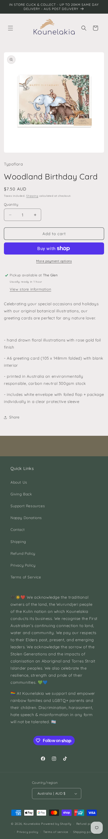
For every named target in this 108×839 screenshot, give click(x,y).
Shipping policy (84, 832)
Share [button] (14, 417)
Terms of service (55, 832)
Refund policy (86, 824)
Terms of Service (25, 577)
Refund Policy (22, 553)
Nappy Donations (26, 517)
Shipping (32, 196)
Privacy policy (27, 832)
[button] (10, 28)
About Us (18, 482)
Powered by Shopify (56, 824)
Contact (17, 529)
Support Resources (27, 506)
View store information (30, 289)
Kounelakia (32, 824)
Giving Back (21, 494)
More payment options (54, 261)
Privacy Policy (22, 565)
